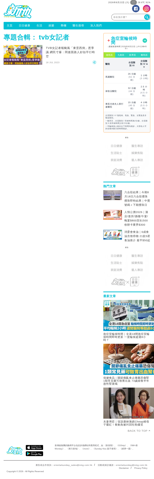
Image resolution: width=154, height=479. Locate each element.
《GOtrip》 (121, 445)
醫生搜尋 (78, 25)
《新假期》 (109, 445)
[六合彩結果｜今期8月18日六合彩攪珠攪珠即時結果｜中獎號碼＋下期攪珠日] (112, 195)
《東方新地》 (73, 448)
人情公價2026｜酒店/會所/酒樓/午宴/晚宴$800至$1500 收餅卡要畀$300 (136, 218)
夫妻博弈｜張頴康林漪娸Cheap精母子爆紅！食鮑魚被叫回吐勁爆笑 (126, 423)
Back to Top (138, 430)
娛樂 (51, 25)
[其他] (94, 63)
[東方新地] (40, 10)
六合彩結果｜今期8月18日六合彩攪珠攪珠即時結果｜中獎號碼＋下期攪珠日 (137, 198)
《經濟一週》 (126, 448)
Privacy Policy (140, 468)
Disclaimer (124, 468)
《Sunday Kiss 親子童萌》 (105, 448)
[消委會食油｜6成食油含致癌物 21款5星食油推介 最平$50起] (112, 235)
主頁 (9, 25)
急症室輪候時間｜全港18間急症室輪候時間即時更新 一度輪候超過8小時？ (126, 336)
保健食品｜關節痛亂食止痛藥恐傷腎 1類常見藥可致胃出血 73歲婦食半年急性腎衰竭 (126, 380)
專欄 (63, 25)
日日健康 (24, 25)
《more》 (86, 448)
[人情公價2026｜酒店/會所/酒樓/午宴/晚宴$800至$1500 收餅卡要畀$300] (112, 215)
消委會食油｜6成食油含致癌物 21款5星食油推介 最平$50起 (137, 236)
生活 (39, 25)
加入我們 (96, 25)
